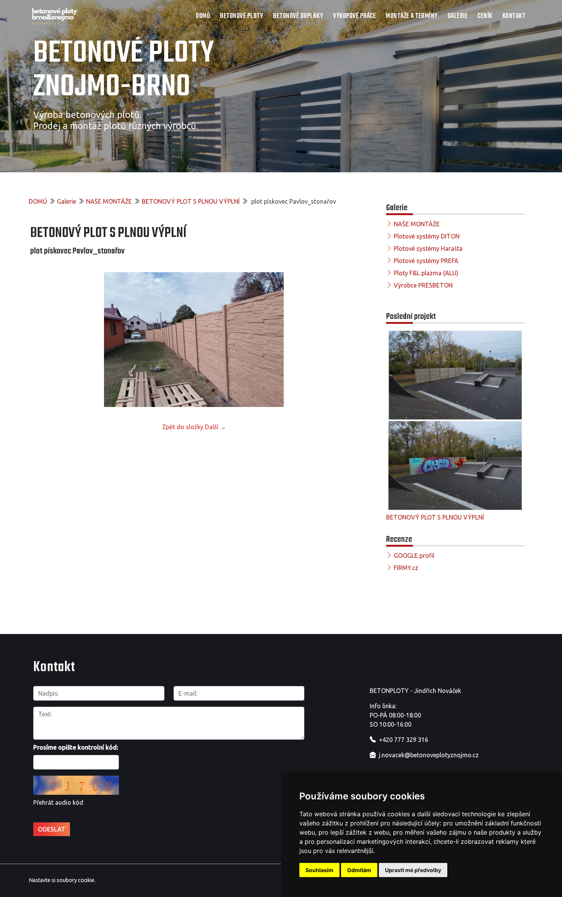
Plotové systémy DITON (427, 236)
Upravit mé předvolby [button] (413, 870)
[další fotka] (345, 339)
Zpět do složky (182, 426)
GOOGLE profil (414, 555)
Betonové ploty (241, 16)
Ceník (485, 16)
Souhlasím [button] (319, 870)
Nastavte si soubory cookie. (62, 880)
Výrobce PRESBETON (423, 285)
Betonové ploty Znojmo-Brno (123, 70)
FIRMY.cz (406, 567)
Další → (215, 426)
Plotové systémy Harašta (428, 248)
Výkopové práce (354, 16)
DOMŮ (203, 16)
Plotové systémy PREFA (426, 260)
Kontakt (514, 16)
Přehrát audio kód (58, 802)
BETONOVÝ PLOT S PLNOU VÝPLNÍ (191, 201)
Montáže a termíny (412, 16)
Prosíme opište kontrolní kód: (75, 747)
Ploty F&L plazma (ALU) (426, 273)
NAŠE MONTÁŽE (109, 201)
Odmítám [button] (359, 870)
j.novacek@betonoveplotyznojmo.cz (429, 755)
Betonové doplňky (298, 16)
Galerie (458, 16)
